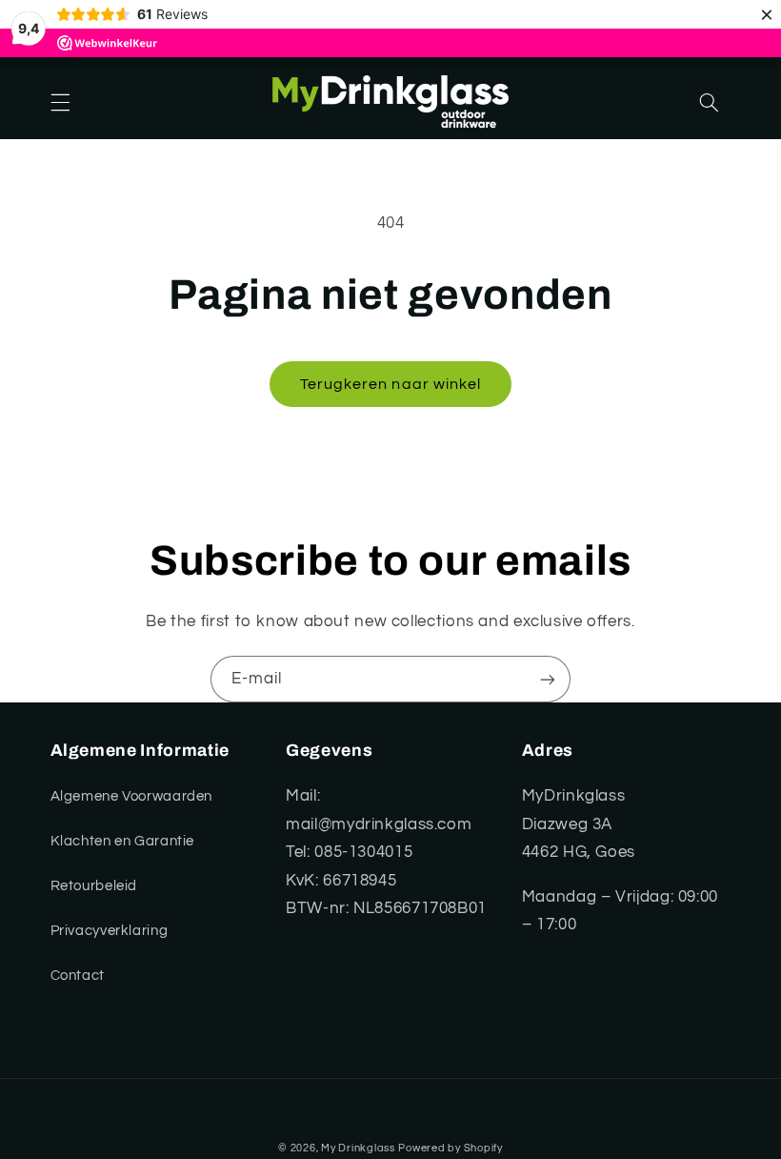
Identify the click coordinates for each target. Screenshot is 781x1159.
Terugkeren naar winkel (390, 384)
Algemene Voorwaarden (131, 796)
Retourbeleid (94, 886)
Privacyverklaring (109, 931)
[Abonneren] (548, 679)
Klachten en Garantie (122, 841)
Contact (77, 975)
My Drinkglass (358, 1148)
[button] (60, 103)
